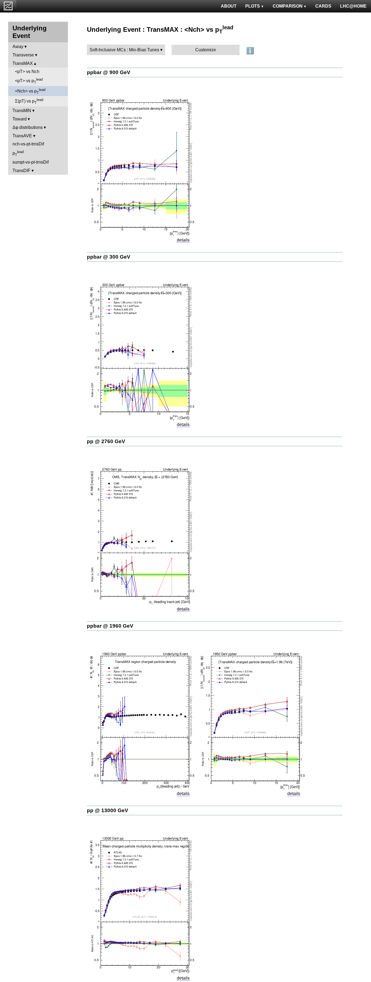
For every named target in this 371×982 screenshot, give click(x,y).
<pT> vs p (29, 80)
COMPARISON (288, 6)
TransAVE (22, 136)
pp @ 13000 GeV (107, 810)
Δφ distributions (27, 127)
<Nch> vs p (30, 91)
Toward (19, 119)
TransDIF (21, 170)
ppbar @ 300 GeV (108, 257)
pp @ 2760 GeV (106, 441)
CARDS (323, 6)
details (183, 240)
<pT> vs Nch (27, 71)
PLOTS (252, 6)
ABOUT (229, 6)
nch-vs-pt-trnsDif (28, 144)
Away (17, 46)
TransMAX (22, 63)
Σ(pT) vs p (29, 101)
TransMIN (21, 110)
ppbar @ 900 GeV (108, 72)
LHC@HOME (353, 6)
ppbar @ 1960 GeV (110, 626)
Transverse (23, 55)
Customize (205, 49)
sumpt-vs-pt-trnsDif (30, 162)
